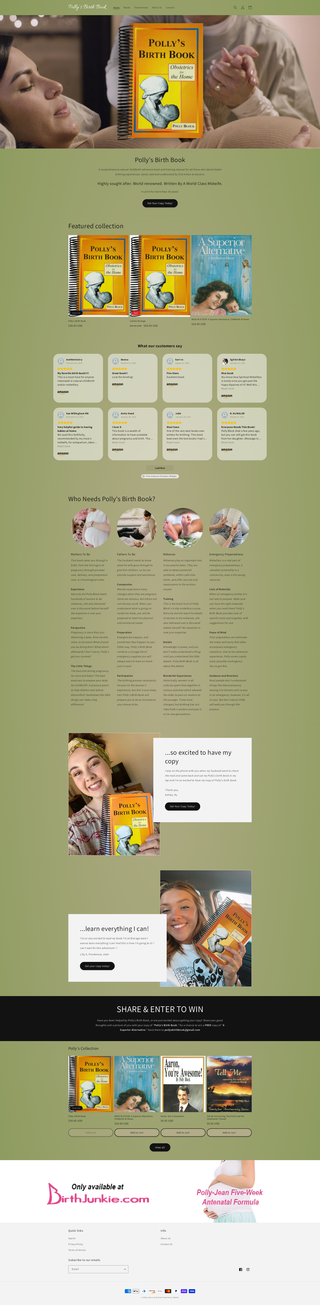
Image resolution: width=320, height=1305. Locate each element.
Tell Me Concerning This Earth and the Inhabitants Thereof (225, 1117)
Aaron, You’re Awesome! (172, 1116)
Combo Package (138, 321)
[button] (235, 7)
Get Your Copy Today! (160, 203)
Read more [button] (227, 388)
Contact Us (166, 1244)
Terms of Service (77, 1249)
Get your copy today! (97, 966)
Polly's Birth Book (77, 321)
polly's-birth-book (155, 1297)
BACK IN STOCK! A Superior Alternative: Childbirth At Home (220, 319)
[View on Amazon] (61, 361)
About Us (166, 1238)
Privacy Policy (75, 1244)
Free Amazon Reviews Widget (161, 476)
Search (72, 1238)
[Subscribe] (124, 1269)
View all (160, 1147)
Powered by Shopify (171, 1297)
